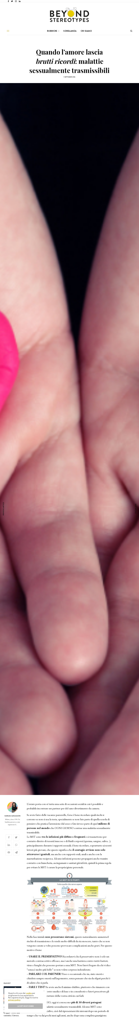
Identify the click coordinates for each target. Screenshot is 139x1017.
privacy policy (14, 1000)
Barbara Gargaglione (12, 816)
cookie (29, 993)
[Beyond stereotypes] (69, 14)
